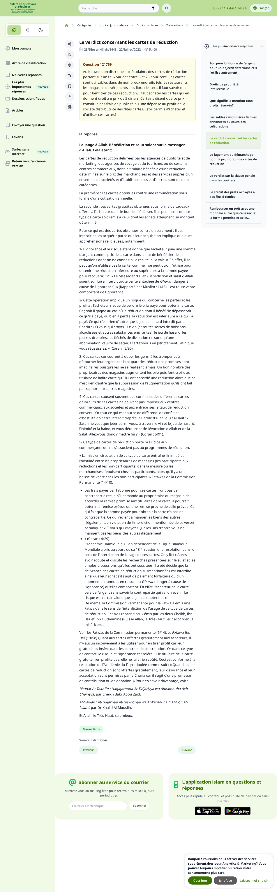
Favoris (17, 137)
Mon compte (21, 48)
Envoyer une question (28, 125)
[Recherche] (166, 8)
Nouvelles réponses (27, 75)
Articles (17, 110)
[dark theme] (40, 30)
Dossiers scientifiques (28, 99)
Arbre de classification (29, 63)
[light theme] (27, 30)
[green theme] (14, 30)
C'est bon (200, 880)
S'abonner (139, 805)
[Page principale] (66, 25)
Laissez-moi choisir (254, 880)
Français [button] (264, 8)
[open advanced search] (153, 8)
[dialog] (229, 871)
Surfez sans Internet (30, 151)
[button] (69, 44)
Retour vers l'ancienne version (29, 163)
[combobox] (115, 8)
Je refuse (225, 880)
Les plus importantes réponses (30, 86)
